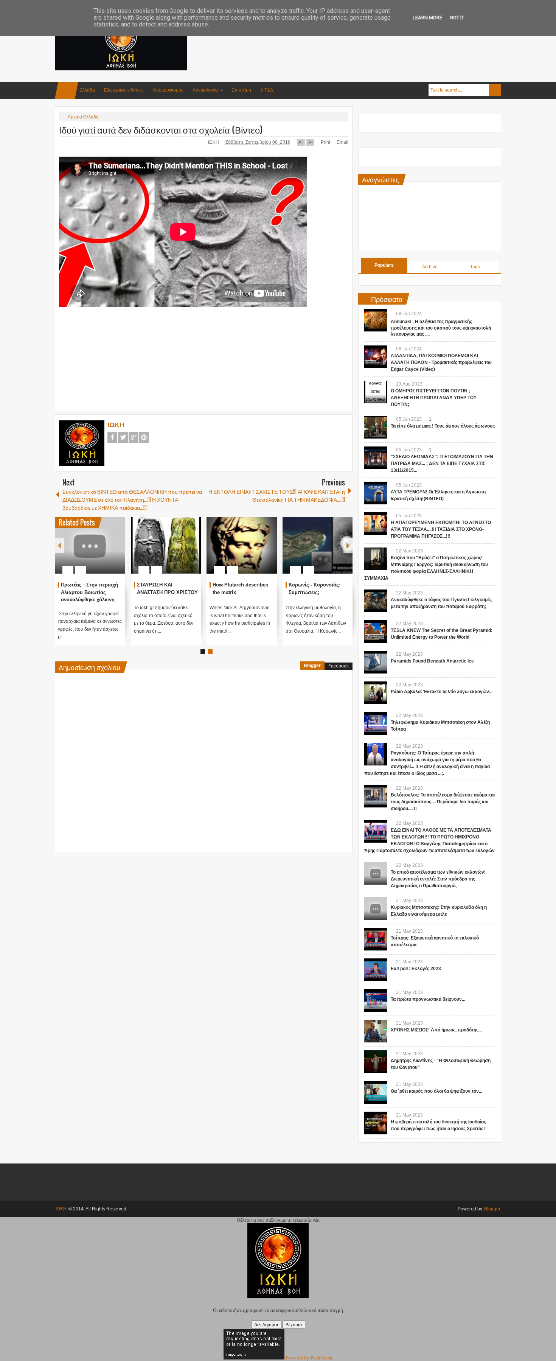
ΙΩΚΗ (214, 142)
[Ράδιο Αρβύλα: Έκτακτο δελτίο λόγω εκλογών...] (375, 692)
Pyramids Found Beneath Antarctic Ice (432, 661)
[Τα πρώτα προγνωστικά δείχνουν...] (375, 1000)
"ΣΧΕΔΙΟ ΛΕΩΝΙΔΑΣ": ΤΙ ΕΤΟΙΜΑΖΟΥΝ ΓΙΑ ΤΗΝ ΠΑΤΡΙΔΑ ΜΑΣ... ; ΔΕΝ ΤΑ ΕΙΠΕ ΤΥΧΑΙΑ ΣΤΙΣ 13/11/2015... (442, 463)
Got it (457, 17)
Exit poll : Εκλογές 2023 (416, 968)
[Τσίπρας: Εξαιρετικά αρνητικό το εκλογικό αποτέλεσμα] (375, 939)
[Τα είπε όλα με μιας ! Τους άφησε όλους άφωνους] (375, 427)
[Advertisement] (363, 37)
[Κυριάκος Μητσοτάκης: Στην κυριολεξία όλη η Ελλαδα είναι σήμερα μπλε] (375, 908)
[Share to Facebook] (70, 551)
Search (495, 90)
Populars (384, 265)
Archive (430, 266)
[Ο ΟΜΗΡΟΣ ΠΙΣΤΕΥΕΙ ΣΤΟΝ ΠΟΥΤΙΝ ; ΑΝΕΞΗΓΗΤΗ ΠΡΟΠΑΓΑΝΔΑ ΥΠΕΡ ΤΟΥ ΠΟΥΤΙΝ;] (375, 392)
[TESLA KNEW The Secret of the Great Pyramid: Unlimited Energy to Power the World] (375, 631)
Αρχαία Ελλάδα (83, 117)
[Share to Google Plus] (90, 551)
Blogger (312, 665)
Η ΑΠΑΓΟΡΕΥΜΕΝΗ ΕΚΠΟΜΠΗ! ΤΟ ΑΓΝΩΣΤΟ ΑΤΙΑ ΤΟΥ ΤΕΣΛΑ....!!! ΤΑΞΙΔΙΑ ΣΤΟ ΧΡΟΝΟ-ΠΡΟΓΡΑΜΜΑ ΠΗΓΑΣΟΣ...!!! (441, 529)
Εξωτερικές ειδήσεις (124, 90)
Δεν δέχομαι (266, 1324)
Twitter (123, 437)
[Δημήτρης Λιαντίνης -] (375, 1061)
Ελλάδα (87, 90)
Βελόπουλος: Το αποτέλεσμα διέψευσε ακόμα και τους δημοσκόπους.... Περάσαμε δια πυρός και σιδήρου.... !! (443, 801)
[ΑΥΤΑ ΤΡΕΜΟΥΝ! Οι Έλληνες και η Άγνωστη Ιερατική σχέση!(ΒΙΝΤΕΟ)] (375, 493)
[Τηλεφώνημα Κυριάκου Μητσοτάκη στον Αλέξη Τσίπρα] (375, 723)
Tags (475, 266)
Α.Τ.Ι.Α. (267, 90)
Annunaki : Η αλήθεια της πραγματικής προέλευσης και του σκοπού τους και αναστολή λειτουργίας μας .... (441, 328)
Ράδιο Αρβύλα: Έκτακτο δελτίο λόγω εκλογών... (441, 691)
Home (66, 90)
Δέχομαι (294, 1324)
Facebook (112, 437)
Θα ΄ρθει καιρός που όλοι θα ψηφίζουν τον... (436, 1091)
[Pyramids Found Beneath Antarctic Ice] (375, 662)
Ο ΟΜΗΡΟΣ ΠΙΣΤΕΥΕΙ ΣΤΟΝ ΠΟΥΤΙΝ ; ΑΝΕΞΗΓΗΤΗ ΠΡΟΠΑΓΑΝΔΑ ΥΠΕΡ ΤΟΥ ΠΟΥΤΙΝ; (434, 397)
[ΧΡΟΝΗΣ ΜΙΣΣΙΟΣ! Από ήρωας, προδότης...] (375, 1031)
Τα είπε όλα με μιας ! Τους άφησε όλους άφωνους (443, 426)
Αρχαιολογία (205, 90)
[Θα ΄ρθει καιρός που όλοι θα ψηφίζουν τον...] (375, 1092)
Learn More (427, 17)
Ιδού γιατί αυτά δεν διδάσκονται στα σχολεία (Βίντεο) (161, 129)
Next (348, 545)
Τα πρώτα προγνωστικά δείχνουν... (428, 999)
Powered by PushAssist (309, 1358)
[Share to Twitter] (80, 551)
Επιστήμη (241, 90)
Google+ (133, 437)
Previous (59, 545)
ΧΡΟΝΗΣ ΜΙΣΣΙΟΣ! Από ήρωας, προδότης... (436, 1030)
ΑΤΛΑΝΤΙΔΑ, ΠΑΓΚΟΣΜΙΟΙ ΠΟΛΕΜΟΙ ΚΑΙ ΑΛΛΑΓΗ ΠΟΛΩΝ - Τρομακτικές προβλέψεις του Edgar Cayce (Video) (441, 362)
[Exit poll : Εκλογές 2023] (375, 969)
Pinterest (144, 437)
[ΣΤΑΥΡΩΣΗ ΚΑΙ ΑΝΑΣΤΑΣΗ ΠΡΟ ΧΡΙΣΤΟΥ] (291, 545)
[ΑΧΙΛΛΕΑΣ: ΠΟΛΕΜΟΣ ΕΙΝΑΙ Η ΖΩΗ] (140, 545)
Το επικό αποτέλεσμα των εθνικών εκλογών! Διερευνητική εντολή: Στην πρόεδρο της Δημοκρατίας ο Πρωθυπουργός (438, 878)
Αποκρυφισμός (168, 90)
